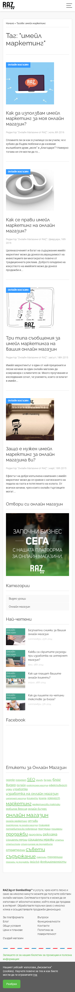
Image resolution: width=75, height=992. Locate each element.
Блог (6, 921)
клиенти (32, 798)
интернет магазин (16, 798)
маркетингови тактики (46, 804)
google (10, 779)
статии (59, 840)
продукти (35, 834)
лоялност (53, 798)
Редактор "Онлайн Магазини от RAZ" (26, 132)
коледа (43, 798)
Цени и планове (12, 929)
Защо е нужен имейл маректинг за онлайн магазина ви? (30, 454)
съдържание (21, 856)
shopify (39, 780)
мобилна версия (16, 808)
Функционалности (49, 921)
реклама (50, 834)
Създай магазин (13, 938)
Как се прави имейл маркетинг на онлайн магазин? (30, 225)
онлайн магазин (27, 814)
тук (35, 974)
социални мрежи (41, 839)
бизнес (48, 780)
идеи (9, 789)
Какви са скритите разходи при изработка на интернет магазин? (48, 655)
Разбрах (11, 983)
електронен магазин (37, 785)
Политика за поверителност (47, 931)
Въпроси (43, 917)
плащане (44, 825)
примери (56, 828)
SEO (31, 779)
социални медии (16, 839)
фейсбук (34, 862)
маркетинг (19, 803)
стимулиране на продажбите (37, 844)
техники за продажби (17, 862)
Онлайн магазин (18, 64)
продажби (17, 833)
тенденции (54, 856)
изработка (20, 789)
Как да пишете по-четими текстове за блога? (46, 697)
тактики (42, 857)
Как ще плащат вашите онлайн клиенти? (44, 675)
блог (56, 779)
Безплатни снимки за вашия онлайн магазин (47, 632)
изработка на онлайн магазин (32, 794)
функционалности (53, 861)
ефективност (58, 785)
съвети (35, 849)
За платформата (13, 917)
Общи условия (12, 925)
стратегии (15, 850)
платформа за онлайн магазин (22, 825)
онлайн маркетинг (16, 821)
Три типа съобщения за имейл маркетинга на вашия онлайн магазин (33, 343)
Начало (10, 23)
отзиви (33, 820)
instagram (21, 780)
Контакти (43, 925)
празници (44, 828)
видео (11, 785)
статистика (13, 844)
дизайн (21, 785)
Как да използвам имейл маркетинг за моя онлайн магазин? (35, 118)
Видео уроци (17, 598)
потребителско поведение (21, 829)
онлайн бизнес (37, 808)
